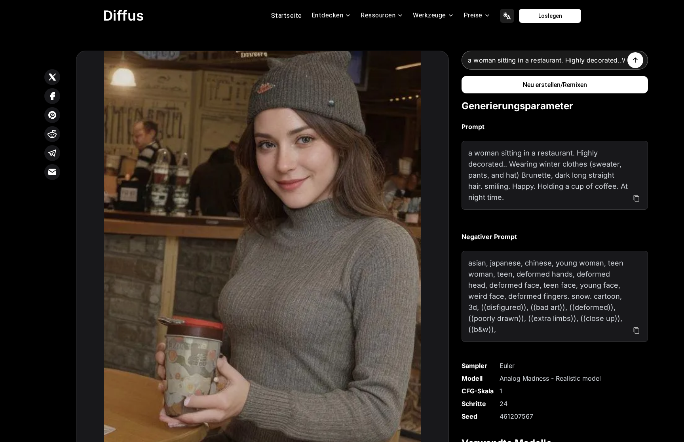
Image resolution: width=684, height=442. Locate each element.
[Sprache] (507, 16)
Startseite (286, 15)
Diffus (123, 15)
